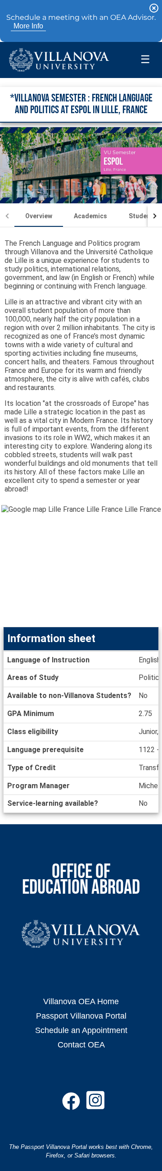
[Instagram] (95, 1104)
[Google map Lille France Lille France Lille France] (81, 566)
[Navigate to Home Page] (59, 59)
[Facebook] (71, 1104)
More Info (28, 26)
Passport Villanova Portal (81, 1015)
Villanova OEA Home (81, 1001)
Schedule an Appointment (81, 1030)
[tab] (38, 216)
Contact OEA (81, 1044)
